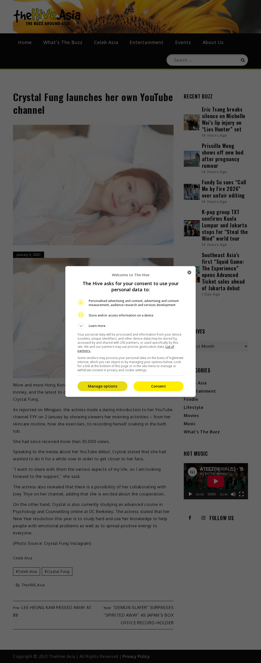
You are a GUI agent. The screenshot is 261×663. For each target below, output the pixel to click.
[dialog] (130, 331)
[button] (130, 325)
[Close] (189, 272)
